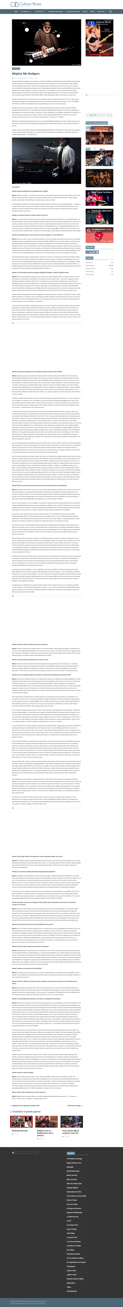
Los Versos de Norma (74, 1241)
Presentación (71, 1266)
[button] (31, 11)
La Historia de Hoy (72, 1217)
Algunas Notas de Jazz (74, 1163)
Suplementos (71, 1283)
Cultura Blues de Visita (74, 1192)
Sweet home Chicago (74, 1105)
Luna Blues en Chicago (74, 1246)
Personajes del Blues (73, 1254)
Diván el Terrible (72, 1200)
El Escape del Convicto (74, 1208)
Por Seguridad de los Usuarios (76, 1262)
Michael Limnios (25, 78)
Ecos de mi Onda (72, 1204)
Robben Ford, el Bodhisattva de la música (45, 1133)
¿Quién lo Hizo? (72, 1275)
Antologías (70, 1167)
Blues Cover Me (72, 1179)
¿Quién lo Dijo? (71, 1270)
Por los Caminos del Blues (75, 1258)
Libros (92, 11)
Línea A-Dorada (71, 1229)
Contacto (100, 11)
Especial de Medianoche (74, 1212)
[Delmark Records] (21, 1117)
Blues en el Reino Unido (74, 1183)
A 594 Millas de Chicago (74, 1159)
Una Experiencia (72, 1291)
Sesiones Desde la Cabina (75, 1279)
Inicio (16, 11)
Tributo (69, 1287)
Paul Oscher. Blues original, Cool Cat (70, 1131)
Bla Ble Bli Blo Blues (73, 1171)
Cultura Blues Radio (73, 11)
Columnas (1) (25, 11)
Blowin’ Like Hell (72, 1175)
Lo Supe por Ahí (72, 1237)
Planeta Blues (16, 68)
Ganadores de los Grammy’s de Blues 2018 (25, 1105)
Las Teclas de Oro (72, 1225)
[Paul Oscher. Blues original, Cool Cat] (72, 1117)
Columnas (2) (39, 11)
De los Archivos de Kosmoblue (76, 1196)
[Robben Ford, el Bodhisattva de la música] (46, 1117)
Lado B (69, 1221)
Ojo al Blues (70, 1250)
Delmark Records (20, 1130)
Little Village (71, 1233)
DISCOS (85, 11)
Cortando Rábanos (72, 1188)
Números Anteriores (56, 11)
